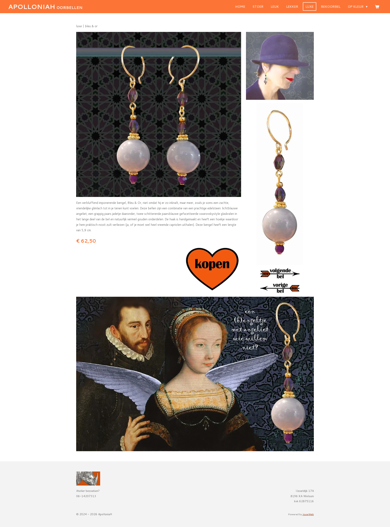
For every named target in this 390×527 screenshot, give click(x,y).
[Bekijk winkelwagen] (377, 6)
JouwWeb (308, 514)
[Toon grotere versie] (158, 114)
